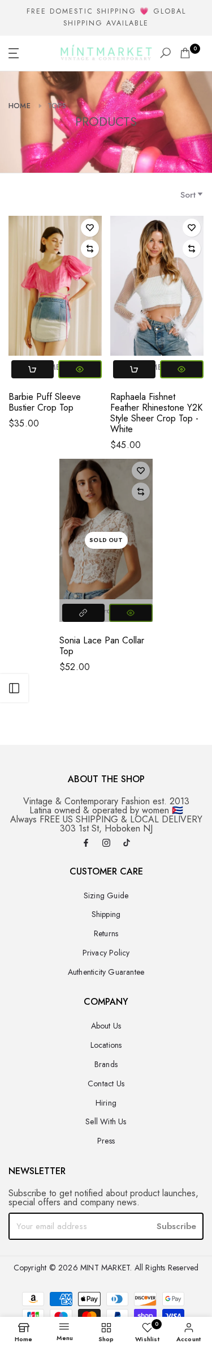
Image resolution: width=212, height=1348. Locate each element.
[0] (185, 52)
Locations (106, 1045)
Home (19, 105)
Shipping (106, 914)
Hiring (106, 1102)
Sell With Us (105, 1121)
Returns (106, 933)
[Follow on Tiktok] (126, 843)
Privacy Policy (106, 952)
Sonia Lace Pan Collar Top (101, 645)
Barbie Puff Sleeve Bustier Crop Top (44, 402)
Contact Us (106, 1083)
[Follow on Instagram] (106, 843)
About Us (106, 1025)
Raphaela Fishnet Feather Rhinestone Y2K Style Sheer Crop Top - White (156, 412)
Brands (106, 1064)
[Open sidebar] (14, 688)
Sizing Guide (106, 895)
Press (106, 1140)
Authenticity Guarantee (106, 972)
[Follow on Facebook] (85, 843)
